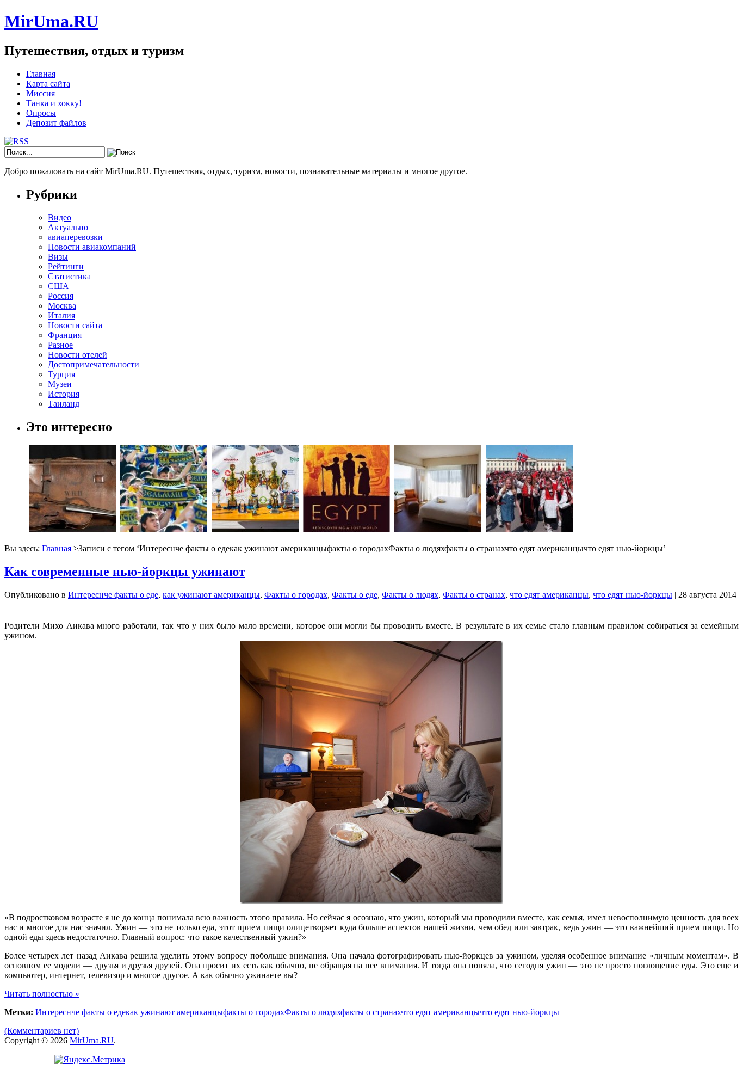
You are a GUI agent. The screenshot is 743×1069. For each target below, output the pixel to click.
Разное (60, 344)
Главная (40, 73)
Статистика (69, 276)
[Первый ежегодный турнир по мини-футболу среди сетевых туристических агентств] (255, 529)
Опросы (41, 113)
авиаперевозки (75, 237)
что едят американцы (549, 594)
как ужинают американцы (211, 594)
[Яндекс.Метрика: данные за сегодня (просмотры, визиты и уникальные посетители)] (89, 1060)
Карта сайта (48, 83)
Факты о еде (354, 594)
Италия (61, 315)
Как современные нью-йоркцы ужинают (124, 571)
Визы (58, 256)
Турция (61, 374)
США (58, 286)
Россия (60, 295)
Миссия (40, 93)
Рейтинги (66, 266)
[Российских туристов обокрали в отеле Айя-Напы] (437, 529)
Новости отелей (77, 354)
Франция (65, 335)
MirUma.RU (51, 21)
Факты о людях (410, 594)
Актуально (68, 227)
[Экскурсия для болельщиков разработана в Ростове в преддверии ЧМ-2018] (163, 529)
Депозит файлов (56, 122)
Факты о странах (474, 594)
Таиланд (63, 403)
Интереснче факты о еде (113, 594)
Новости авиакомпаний (92, 246)
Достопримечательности (93, 364)
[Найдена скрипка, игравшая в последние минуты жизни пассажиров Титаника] (72, 529)
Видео (59, 217)
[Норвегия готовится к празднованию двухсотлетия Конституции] (529, 529)
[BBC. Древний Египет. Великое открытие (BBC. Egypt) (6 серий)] (346, 529)
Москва (62, 305)
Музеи (60, 384)
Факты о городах (295, 594)
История (63, 393)
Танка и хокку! (54, 103)
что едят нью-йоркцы (632, 594)
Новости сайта (75, 325)
